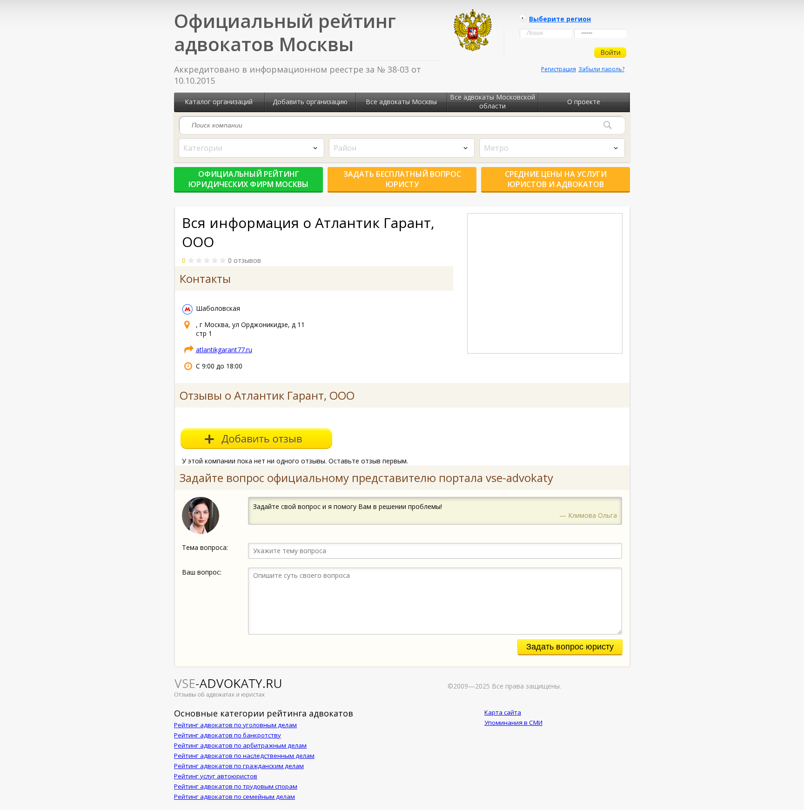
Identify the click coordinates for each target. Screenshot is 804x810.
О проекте (583, 101)
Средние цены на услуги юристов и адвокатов (556, 179)
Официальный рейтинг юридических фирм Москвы (248, 179)
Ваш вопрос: (201, 572)
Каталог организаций (219, 101)
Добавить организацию (310, 101)
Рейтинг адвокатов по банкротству (227, 735)
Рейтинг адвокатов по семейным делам (234, 796)
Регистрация (558, 69)
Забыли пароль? (601, 69)
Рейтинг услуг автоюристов (215, 776)
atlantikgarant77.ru (224, 349)
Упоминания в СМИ (513, 722)
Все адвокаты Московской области (492, 101)
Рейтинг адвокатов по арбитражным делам (240, 745)
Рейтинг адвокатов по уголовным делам (235, 725)
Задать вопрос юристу (570, 646)
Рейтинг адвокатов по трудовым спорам (235, 786)
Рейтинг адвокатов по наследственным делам (244, 755)
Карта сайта (502, 712)
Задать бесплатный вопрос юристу (402, 179)
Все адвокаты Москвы (401, 101)
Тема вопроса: (205, 547)
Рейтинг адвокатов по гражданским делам (239, 766)
